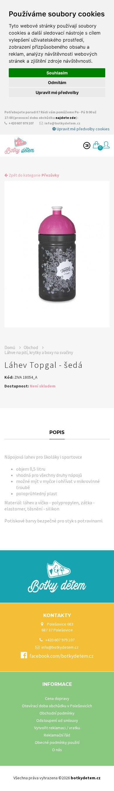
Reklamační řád (57, 735)
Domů (10, 347)
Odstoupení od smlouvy (57, 720)
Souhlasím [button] (57, 72)
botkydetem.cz (86, 777)
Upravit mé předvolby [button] (57, 92)
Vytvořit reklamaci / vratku (57, 727)
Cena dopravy (57, 698)
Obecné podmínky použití (57, 742)
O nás (57, 749)
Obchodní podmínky (57, 713)
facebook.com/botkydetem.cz (62, 656)
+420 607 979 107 (21, 123)
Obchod (31, 347)
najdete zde (66, 117)
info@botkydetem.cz (62, 123)
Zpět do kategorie (33, 175)
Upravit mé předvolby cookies (83, 128)
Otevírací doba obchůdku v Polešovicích (57, 705)
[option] (57, 254)
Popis (57, 432)
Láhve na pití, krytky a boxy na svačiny (38, 352)
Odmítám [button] (57, 82)
